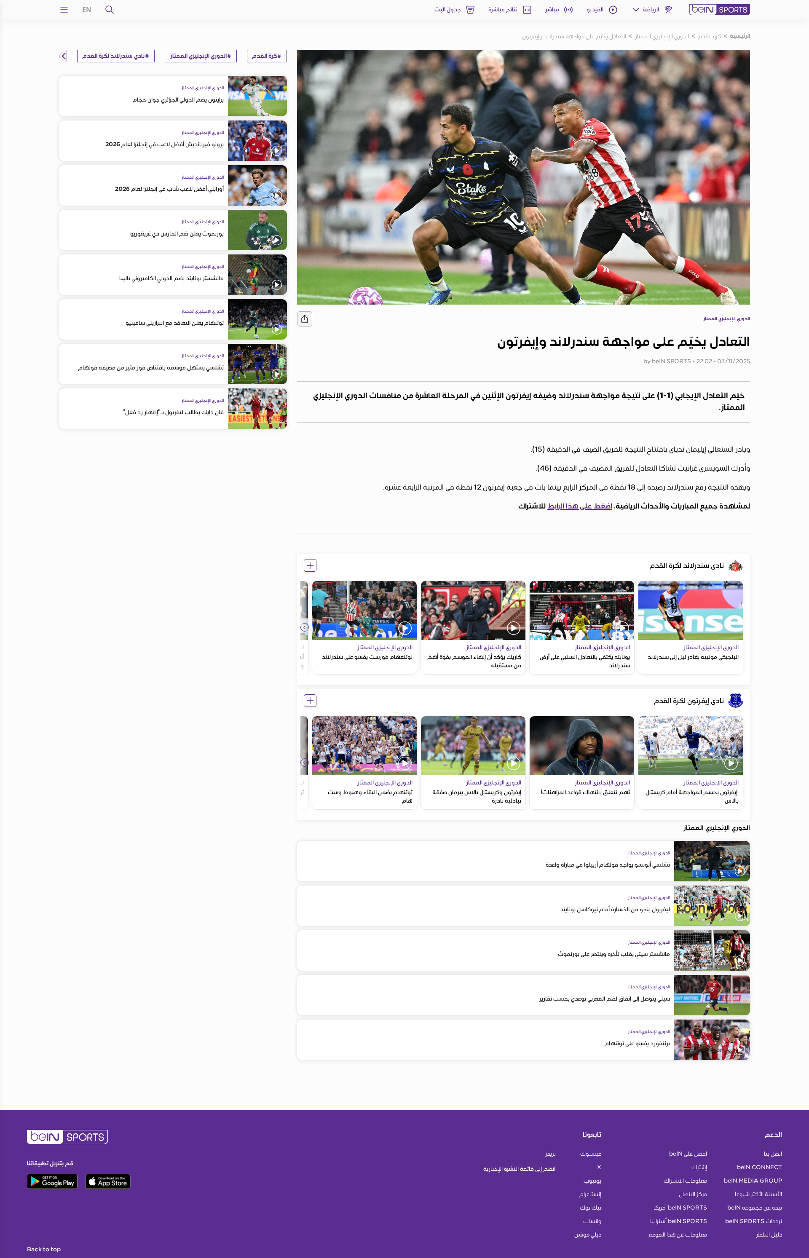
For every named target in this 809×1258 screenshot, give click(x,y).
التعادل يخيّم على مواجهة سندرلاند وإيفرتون (574, 36)
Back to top (44, 1249)
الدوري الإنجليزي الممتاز (662, 36)
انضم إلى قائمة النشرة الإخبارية (519, 1169)
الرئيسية (740, 36)
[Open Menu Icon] (64, 10)
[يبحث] (109, 10)
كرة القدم (709, 36)
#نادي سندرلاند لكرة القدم (116, 56)
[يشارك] (304, 319)
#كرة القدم (266, 56)
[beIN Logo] (719, 9)
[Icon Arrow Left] (304, 627)
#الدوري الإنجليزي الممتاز (200, 56)
